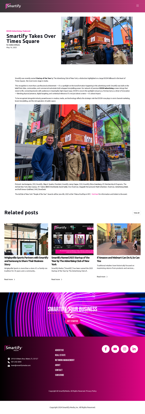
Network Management (65, 360)
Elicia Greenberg (95, 184)
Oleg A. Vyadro (48, 184)
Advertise (59, 350)
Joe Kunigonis (27, 184)
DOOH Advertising (14, 31)
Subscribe (59, 375)
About (57, 365)
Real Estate (60, 355)
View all (136, 213)
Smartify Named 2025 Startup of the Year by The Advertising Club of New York (70, 261)
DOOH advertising (106, 88)
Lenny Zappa (73, 184)
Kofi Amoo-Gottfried (25, 189)
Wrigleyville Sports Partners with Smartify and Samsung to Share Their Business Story (26, 261)
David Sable (63, 187)
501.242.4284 (16, 362)
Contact (59, 370)
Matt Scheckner (101, 187)
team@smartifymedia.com (21, 365)
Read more (8, 279)
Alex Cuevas (32, 187)
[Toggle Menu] (137, 6)
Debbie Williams (14, 45)
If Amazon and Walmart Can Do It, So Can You (118, 259)
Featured (26, 31)
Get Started (72, 321)
